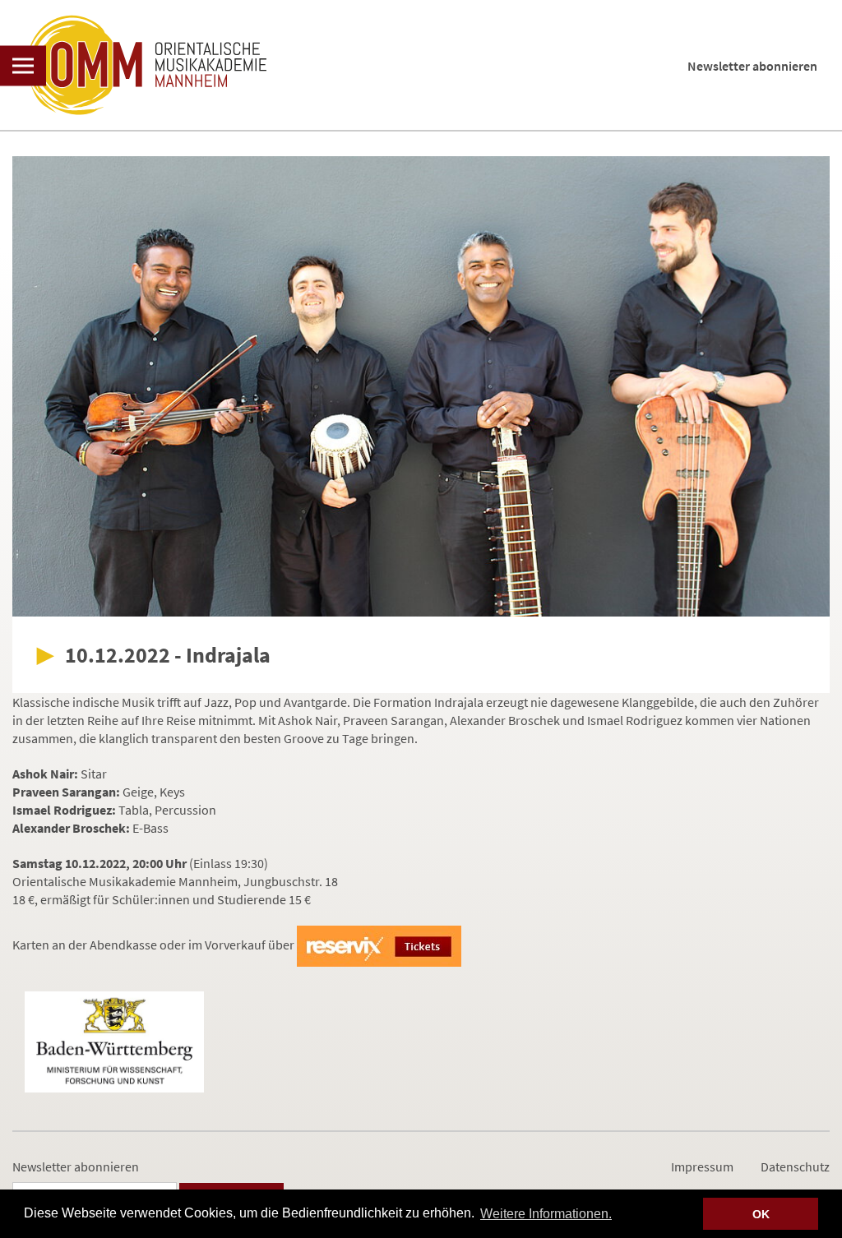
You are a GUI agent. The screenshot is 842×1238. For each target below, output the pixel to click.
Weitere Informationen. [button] (546, 1214)
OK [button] (761, 1214)
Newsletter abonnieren (752, 66)
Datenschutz (795, 1166)
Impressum (702, 1166)
